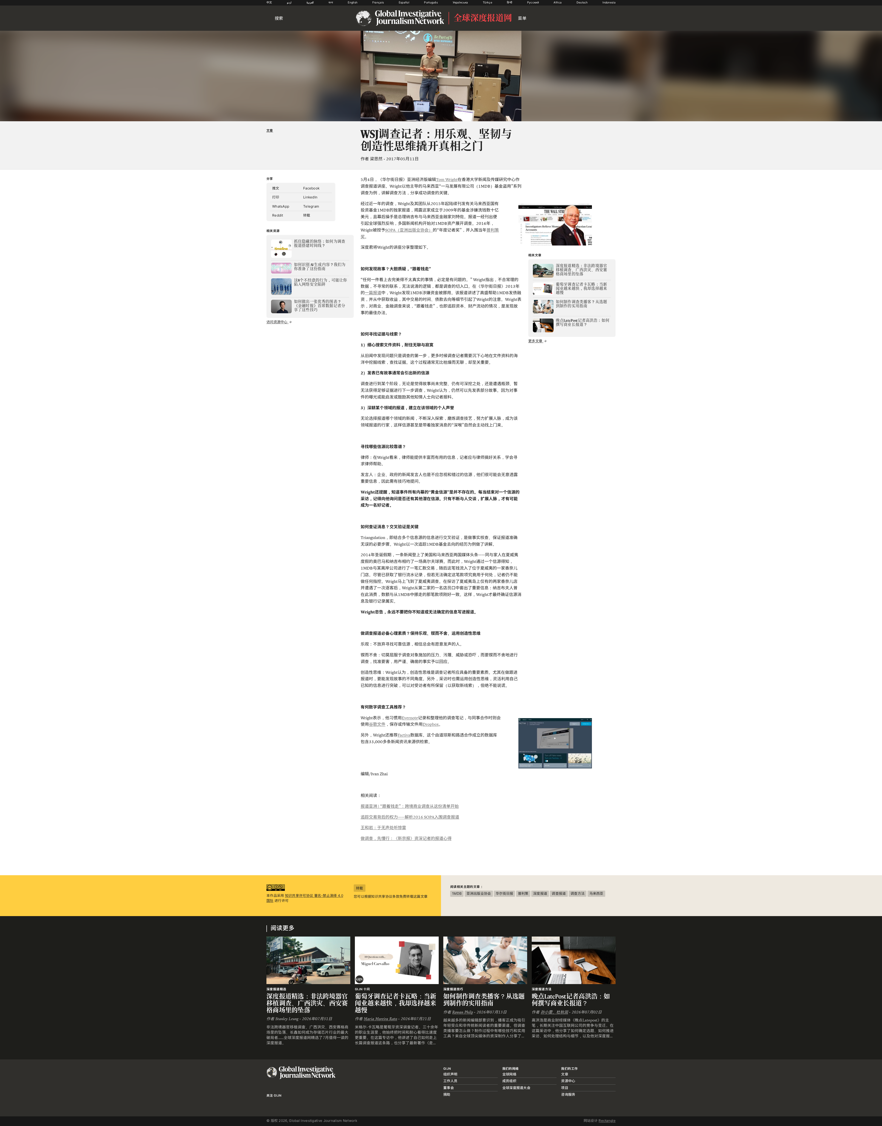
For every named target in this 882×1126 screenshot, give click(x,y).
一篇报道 (373, 292)
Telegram (311, 206)
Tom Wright (447, 179)
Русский (533, 2)
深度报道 (540, 893)
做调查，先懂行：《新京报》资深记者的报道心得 (406, 838)
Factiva (404, 735)
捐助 (446, 1094)
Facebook (311, 188)
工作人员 (450, 1081)
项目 (564, 1088)
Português (431, 2)
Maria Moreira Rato (380, 1018)
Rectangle (607, 1120)
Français (378, 2)
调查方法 (578, 893)
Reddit (277, 215)
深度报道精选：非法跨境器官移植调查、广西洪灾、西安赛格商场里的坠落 (307, 1003)
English (352, 2)
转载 (306, 215)
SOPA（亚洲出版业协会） (409, 230)
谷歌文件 (377, 724)
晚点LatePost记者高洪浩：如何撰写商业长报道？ (571, 1000)
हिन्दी (509, 2)
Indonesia (609, 2)
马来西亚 (596, 893)
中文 (269, 2)
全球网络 (509, 1074)
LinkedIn (310, 197)
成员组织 (509, 1081)
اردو (289, 2)
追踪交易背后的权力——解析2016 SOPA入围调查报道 (410, 817)
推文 (275, 188)
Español (404, 2)
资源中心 (568, 1081)
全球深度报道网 (483, 18)
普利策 (523, 893)
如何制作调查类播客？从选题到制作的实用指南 (484, 1000)
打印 (275, 197)
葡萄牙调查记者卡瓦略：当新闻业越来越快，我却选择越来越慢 (395, 1003)
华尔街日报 (504, 893)
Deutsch (582, 2)
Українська (460, 2)
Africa (558, 2)
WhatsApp (280, 206)
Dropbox (431, 724)
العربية (310, 2)
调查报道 (559, 893)
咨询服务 (568, 1094)
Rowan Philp (462, 1012)
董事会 (448, 1088)
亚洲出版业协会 (478, 893)
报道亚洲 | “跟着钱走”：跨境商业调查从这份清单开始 (410, 806)
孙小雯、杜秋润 (554, 1012)
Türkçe (487, 2)
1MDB (457, 893)
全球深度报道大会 (516, 1088)
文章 (269, 130)
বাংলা (330, 2)
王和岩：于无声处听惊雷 (383, 827)
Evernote (410, 717)
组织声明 (450, 1074)
